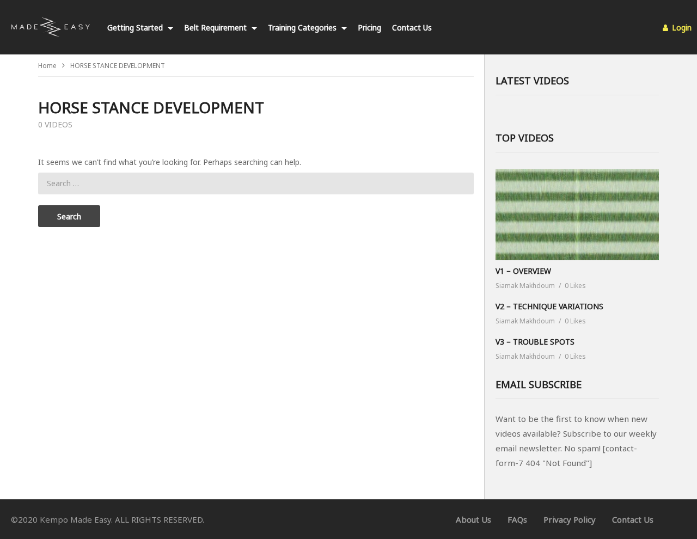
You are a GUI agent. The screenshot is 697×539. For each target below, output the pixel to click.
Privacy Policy (569, 519)
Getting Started (136, 27)
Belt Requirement (216, 27)
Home (47, 65)
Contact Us (412, 27)
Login (681, 27)
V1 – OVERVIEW (523, 271)
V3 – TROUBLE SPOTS (535, 341)
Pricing (369, 27)
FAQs (517, 519)
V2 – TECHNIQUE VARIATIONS (549, 306)
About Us (473, 519)
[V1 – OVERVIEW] (577, 215)
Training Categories (303, 27)
